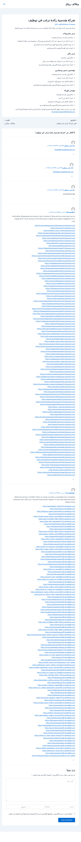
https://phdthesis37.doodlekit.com (62, 693)
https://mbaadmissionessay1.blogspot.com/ (59, 286)
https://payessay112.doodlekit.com (62, 625)
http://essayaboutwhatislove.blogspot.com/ (59, 392)
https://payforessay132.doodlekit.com (61, 572)
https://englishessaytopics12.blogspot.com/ (59, 241)
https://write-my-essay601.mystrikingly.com (59, 569)
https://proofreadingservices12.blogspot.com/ (58, 238)
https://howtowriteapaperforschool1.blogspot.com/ (56, 450)
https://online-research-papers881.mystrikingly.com (56, 685)
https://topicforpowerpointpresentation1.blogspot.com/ (55, 346)
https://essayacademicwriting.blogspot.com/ (59, 271)
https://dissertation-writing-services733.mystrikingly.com (54, 680)
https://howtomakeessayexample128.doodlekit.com (56, 564)
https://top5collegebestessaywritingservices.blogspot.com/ (53, 429)
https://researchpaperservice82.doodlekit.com (58, 607)
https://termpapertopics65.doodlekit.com (60, 753)
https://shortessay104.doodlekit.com (62, 514)
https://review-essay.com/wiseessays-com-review (56, 662)
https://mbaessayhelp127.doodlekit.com (60, 526)
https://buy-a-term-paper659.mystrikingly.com (58, 539)
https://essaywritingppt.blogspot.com (61, 409)
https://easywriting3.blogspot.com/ (62, 414)
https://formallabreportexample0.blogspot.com (58, 437)
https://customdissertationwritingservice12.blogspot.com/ (54, 301)
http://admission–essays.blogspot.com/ (61, 243)
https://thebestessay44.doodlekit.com (61, 615)
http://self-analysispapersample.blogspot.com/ (58, 465)
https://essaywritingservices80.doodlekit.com (58, 637)
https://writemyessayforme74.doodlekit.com (59, 544)
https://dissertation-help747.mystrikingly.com (59, 506)
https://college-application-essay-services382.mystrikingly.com (52, 667)
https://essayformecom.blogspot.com (61, 424)
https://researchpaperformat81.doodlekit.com (59, 746)
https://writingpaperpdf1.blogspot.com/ (61, 298)
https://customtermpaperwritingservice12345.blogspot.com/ (53, 256)
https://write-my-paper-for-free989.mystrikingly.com (56, 672)
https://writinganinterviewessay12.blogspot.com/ (57, 467)
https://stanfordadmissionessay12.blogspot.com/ (57, 440)
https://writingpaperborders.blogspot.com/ (59, 382)
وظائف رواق (72, 4)
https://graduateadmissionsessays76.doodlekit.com (56, 725)
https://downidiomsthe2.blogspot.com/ (61, 291)
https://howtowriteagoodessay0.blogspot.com (58, 331)
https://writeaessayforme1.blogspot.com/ (60, 288)
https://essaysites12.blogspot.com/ (62, 372)
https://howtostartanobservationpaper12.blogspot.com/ (55, 417)
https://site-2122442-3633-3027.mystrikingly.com (57, 531)
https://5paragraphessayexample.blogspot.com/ (57, 268)
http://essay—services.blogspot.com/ (61, 407)
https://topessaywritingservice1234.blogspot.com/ (57, 462)
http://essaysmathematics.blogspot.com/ (60, 251)
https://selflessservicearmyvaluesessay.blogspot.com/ (55, 377)
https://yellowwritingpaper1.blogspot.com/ (60, 324)
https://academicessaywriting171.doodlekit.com (58, 552)
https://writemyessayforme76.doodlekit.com (59, 541)
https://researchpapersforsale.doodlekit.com (59, 738)
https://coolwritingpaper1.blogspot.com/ (60, 296)
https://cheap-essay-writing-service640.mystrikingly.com (54, 516)
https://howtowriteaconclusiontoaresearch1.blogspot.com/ (54, 384)
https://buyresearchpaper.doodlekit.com (60, 640)
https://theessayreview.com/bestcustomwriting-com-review (53, 756)
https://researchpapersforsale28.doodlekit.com (58, 670)
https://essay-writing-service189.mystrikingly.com (57, 587)
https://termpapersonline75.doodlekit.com (60, 720)
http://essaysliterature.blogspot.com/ (62, 246)
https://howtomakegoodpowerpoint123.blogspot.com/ (55, 402)
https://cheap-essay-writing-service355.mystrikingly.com (54, 703)
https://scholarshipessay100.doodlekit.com (59, 524)
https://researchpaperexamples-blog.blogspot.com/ (56, 233)
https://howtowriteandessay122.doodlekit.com (58, 599)
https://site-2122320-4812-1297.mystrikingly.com (57, 675)
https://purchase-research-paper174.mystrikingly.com (55, 698)
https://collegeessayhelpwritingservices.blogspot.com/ (55, 321)
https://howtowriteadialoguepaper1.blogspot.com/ (57, 276)
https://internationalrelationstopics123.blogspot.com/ (56, 329)
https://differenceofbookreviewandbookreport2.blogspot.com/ (52, 452)
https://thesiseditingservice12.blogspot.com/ (59, 422)
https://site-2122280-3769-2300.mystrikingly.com (56, 519)
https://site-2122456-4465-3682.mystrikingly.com (56, 630)
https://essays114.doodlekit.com (63, 657)
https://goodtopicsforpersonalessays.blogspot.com (56, 261)
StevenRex (71, 212)
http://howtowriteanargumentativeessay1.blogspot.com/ (55, 225)
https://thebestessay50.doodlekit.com (61, 678)
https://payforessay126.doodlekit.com (61, 562)
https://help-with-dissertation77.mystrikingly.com (57, 521)
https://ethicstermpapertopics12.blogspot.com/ (58, 427)
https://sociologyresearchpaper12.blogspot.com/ (57, 374)
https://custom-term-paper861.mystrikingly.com (57, 577)
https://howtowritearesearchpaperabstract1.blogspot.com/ (54, 319)
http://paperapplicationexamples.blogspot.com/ (58, 447)
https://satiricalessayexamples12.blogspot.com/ (58, 379)
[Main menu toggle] (4, 4)
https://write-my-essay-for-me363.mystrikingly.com (56, 579)
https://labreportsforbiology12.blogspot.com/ (59, 455)
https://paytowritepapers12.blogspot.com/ (60, 281)
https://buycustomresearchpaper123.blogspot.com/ (56, 258)
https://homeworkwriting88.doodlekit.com (60, 627)
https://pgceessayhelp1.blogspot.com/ (61, 387)
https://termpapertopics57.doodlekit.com (60, 730)
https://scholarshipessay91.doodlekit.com (60, 632)
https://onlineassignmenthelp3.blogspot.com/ (58, 432)
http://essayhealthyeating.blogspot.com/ (60, 339)
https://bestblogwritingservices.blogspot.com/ (58, 304)
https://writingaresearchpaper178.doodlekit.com (58, 610)
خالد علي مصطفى (69, 146)
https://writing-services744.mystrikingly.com (59, 713)
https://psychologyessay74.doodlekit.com (60, 708)
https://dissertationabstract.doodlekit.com (60, 620)
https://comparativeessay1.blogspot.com (60, 367)
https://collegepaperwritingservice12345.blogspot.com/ (55, 394)
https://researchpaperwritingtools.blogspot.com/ (57, 404)
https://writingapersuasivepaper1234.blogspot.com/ (56, 253)
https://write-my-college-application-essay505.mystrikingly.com (52, 688)
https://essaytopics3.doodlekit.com (62, 529)
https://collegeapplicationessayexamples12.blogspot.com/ (54, 311)
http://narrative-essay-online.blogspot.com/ (59, 230)
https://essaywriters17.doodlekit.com (62, 705)
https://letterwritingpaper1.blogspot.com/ (60, 349)
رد (73, 154)
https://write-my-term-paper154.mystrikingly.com (57, 655)
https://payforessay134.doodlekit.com (61, 642)
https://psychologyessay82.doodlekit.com (60, 728)
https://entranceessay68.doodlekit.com (61, 718)
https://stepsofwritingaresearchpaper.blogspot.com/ (56, 472)
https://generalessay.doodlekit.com (62, 567)
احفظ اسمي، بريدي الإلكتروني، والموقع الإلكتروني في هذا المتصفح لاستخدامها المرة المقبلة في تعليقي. (40, 814)
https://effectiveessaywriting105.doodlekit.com (58, 557)
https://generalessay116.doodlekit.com (61, 683)
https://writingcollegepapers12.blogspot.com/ (58, 412)
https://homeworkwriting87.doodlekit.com (60, 602)
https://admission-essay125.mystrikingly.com (58, 751)
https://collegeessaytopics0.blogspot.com (60, 263)
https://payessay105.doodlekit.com (62, 710)
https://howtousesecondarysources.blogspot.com (57, 344)
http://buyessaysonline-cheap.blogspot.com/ (59, 361)
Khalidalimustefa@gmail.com (65, 150)
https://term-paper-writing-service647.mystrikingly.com (55, 549)
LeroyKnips (70, 493)
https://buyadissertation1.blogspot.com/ (60, 364)
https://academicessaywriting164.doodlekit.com (58, 612)
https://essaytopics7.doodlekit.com (62, 509)
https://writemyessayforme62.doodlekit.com (59, 584)
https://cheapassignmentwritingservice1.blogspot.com (55, 235)
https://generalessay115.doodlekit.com (61, 597)
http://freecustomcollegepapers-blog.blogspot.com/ (56, 334)
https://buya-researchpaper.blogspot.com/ (59, 356)
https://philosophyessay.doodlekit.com (61, 604)
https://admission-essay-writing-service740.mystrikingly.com (53, 592)
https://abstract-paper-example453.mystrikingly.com (56, 511)
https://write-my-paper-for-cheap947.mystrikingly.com (55, 589)
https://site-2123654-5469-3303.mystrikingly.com (56, 622)
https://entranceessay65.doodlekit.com (61, 574)
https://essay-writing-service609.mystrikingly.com (57, 534)
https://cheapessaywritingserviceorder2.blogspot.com (55, 293)
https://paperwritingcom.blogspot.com (61, 475)
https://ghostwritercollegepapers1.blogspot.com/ (57, 397)
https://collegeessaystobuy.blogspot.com (60, 359)
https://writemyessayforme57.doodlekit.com (59, 733)
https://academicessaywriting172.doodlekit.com (58, 660)
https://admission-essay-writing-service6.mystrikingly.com (53, 665)
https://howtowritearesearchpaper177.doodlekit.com (56, 650)
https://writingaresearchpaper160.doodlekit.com (57, 559)
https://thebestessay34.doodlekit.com (61, 690)
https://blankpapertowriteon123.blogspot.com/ (58, 399)
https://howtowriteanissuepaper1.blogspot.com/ (57, 369)
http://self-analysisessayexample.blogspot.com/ (57, 336)
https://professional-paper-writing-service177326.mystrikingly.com (51, 635)
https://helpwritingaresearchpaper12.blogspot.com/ (56, 248)
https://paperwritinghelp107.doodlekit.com (60, 536)
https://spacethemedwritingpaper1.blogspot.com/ (57, 442)
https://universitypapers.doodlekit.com (61, 743)
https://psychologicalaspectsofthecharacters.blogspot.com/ (53, 309)
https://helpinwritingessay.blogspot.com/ (60, 354)
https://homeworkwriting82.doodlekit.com (60, 652)
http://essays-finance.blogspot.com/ (62, 470)
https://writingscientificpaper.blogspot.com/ (59, 445)
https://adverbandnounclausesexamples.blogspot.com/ (55, 457)
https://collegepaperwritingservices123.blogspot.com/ (55, 273)
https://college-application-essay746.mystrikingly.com (55, 748)
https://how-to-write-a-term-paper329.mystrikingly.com (54, 594)
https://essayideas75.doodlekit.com (62, 740)
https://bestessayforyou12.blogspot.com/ (60, 419)
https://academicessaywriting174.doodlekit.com (58, 645)
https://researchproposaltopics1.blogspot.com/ (58, 326)
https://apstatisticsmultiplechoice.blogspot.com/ (57, 316)
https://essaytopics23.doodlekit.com (62, 582)
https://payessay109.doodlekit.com (62, 617)
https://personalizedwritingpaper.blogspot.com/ (58, 266)
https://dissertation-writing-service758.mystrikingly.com (55, 715)
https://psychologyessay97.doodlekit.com (60, 554)
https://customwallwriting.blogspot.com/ (60, 283)
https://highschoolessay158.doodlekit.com (59, 700)
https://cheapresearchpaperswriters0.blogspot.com (56, 389)
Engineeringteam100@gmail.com (63, 112)
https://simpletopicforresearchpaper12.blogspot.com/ (56, 460)
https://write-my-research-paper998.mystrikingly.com (55, 547)
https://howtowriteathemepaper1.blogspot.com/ (58, 351)
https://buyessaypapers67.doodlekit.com (60, 723)
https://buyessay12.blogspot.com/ (62, 228)
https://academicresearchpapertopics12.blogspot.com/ (55, 435)
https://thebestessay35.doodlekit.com (61, 695)
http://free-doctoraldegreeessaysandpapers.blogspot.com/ (54, 314)
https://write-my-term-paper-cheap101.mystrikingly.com (54, 735)
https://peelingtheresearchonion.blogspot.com (58, 278)
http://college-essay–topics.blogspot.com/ (60, 341)
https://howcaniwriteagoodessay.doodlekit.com (58, 647)
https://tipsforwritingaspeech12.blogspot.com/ (58, 306)
